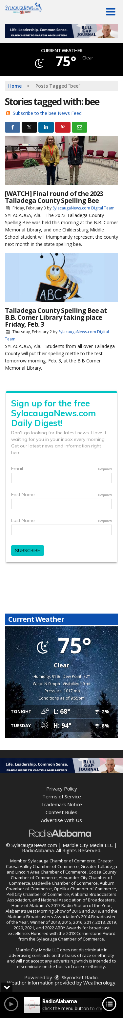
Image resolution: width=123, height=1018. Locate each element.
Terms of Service (61, 796)
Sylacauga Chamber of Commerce (61, 861)
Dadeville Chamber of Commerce (65, 883)
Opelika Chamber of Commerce (85, 889)
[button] (110, 12)
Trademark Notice (61, 804)
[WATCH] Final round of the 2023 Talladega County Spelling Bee (54, 197)
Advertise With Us (61, 820)
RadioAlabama (38, 850)
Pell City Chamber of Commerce (38, 894)
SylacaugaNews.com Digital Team (83, 208)
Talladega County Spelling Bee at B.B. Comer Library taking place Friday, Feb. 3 (56, 317)
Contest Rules (61, 812)
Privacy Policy (61, 788)
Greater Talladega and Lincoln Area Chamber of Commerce (62, 869)
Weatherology (99, 982)
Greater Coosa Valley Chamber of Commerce (59, 863)
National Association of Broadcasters (78, 900)
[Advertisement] (61, 31)
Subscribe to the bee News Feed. (48, 113)
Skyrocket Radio (79, 977)
